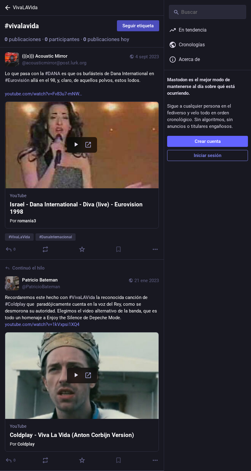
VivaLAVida (25, 7)
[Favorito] (82, 249)
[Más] (155, 249)
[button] (82, 164)
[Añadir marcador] (118, 249)
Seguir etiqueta (138, 26)
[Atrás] (6, 7)
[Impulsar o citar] (45, 249)
